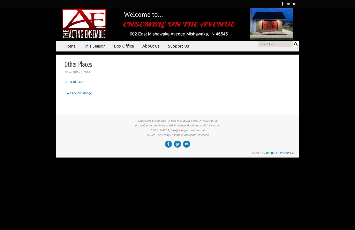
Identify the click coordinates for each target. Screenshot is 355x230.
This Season (95, 46)
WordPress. (287, 153)
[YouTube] (294, 4)
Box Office (124, 46)
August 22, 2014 (79, 72)
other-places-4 (74, 82)
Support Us (178, 46)
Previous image (81, 93)
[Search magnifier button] (296, 44)
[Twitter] (288, 4)
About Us (151, 46)
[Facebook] (282, 4)
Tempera (271, 153)
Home (70, 46)
